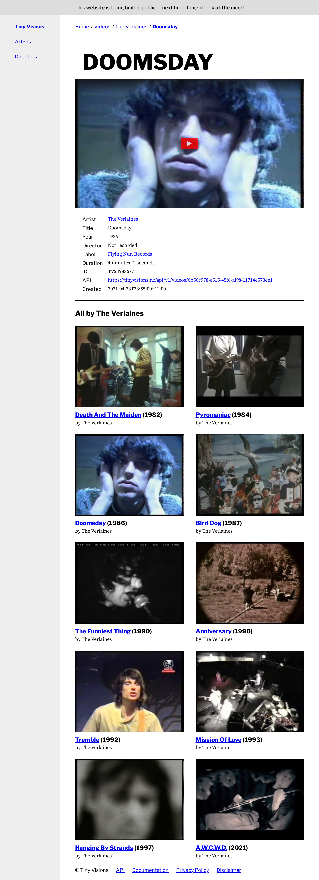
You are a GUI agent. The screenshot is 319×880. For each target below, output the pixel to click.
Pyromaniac (213, 414)
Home (82, 27)
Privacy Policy (192, 870)
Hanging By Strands (104, 847)
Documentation (150, 870)
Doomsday (165, 27)
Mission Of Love (218, 739)
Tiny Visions (29, 27)
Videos (102, 27)
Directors (26, 57)
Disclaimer (229, 870)
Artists (23, 42)
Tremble (87, 739)
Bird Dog (208, 523)
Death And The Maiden (108, 414)
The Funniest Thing (103, 631)
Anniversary (214, 631)
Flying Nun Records (130, 254)
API (120, 870)
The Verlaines (131, 27)
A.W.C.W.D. (211, 847)
